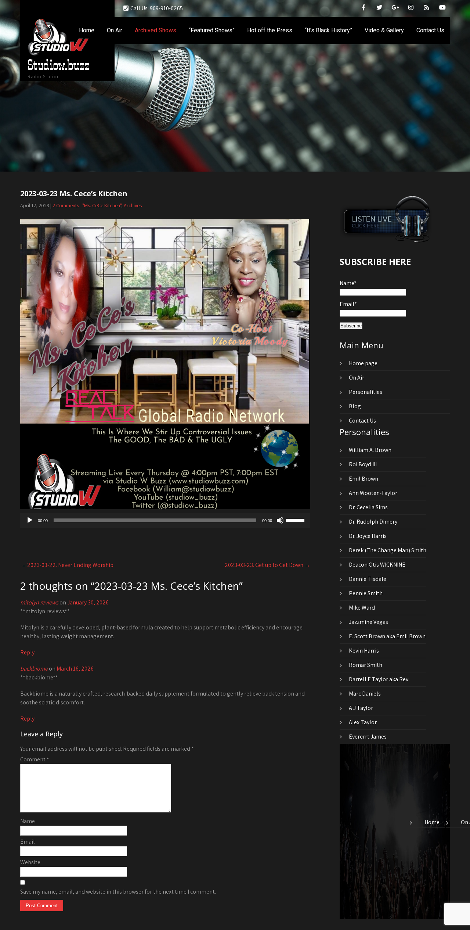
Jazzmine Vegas (368, 622)
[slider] (296, 519)
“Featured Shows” (212, 30)
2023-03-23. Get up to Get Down (267, 565)
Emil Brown (363, 478)
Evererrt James (368, 736)
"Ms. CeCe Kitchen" (101, 205)
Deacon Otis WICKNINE (377, 564)
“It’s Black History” (328, 30)
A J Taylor (361, 708)
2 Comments (66, 205)
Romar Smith (365, 665)
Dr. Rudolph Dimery (373, 521)
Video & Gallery (384, 30)
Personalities (365, 392)
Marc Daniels (365, 693)
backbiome (34, 668)
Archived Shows (155, 30)
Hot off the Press (269, 30)
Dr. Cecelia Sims (368, 507)
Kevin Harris (364, 650)
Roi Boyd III (363, 464)
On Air (114, 30)
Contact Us (430, 30)
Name (27, 821)
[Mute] (280, 520)
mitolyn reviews (39, 602)
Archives (133, 205)
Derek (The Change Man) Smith (387, 550)
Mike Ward (362, 607)
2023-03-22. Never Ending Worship (66, 565)
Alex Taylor (363, 722)
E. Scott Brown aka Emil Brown (387, 636)
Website (30, 862)
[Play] (29, 520)
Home (86, 30)
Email (27, 841)
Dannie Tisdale (367, 579)
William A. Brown (370, 450)
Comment (34, 759)
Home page (363, 363)
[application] (165, 520)
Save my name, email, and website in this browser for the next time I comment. (118, 891)
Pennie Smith (366, 593)
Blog (355, 406)
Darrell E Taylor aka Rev (378, 679)
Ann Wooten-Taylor (373, 493)
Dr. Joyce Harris (368, 536)
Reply (27, 652)
